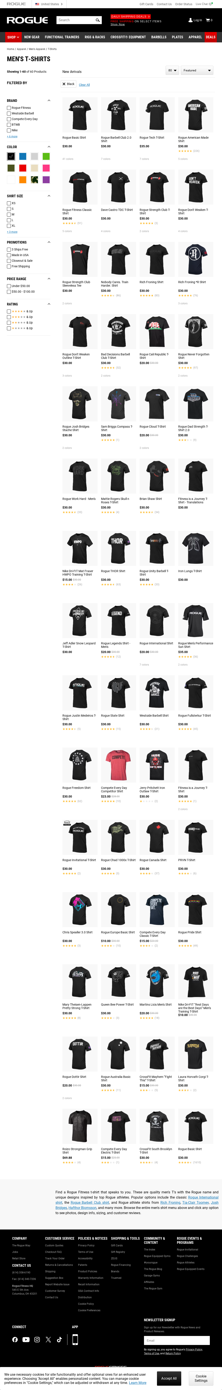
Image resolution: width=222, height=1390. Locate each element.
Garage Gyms (152, 1275)
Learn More (137, 1383)
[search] (79, 20)
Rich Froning (170, 1203)
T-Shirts (52, 49)
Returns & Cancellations (59, 1264)
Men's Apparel (37, 49)
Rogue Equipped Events (190, 1269)
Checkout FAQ (53, 1252)
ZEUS (114, 1258)
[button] (98, 20)
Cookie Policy (86, 1303)
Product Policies (87, 1271)
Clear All (84, 85)
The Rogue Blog (153, 1269)
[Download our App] (75, 1339)
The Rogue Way (21, 1245)
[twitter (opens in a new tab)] (48, 1339)
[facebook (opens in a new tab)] (15, 1339)
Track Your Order (55, 1258)
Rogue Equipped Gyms (157, 1256)
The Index (149, 1249)
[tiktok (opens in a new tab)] (59, 1339)
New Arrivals (72, 72)
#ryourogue (150, 1262)
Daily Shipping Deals (128, 16)
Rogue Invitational (187, 1249)
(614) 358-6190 (21, 1272)
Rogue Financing (121, 1264)
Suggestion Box (54, 1277)
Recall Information (89, 1284)
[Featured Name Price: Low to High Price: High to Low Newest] (197, 70)
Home (10, 49)
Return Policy (173, 1353)
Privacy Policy (86, 1245)
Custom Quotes (54, 1245)
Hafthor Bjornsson (82, 1208)
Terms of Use (85, 1252)
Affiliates (149, 1282)
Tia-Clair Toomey (195, 1203)
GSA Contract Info (88, 1290)
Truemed (116, 1277)
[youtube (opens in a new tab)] (26, 1339)
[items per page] (172, 70)
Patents (82, 1264)
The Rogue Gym (153, 1288)
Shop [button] (11, 37)
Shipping (50, 1271)
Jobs (15, 1252)
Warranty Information (90, 1277)
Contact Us (164, 4)
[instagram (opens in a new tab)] (37, 1339)
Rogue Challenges (187, 1256)
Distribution (85, 1297)
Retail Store (18, 1258)
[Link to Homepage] (27, 20)
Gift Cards (146, 4)
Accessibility (85, 1258)
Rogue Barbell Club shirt (90, 1203)
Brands (115, 1271)
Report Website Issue (57, 1284)
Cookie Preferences (89, 1310)
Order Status (183, 4)
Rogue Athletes (185, 1262)
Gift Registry (118, 1252)
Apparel (21, 49)
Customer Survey (55, 1290)
